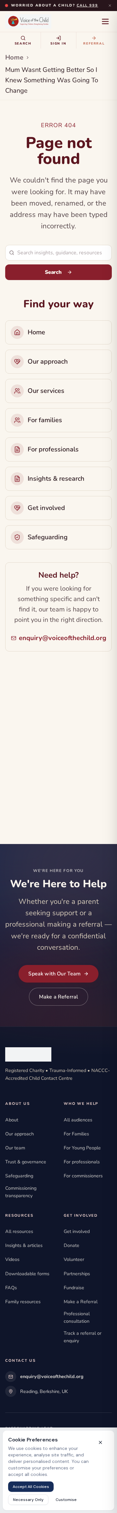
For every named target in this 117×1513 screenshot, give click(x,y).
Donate (71, 1245)
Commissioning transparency (20, 1192)
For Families (76, 1134)
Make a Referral (58, 996)
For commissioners (83, 1175)
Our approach (19, 1134)
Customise (66, 1499)
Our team (15, 1148)
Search (53, 272)
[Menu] (105, 21)
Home (14, 57)
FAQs (11, 1287)
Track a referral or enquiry (82, 1337)
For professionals (82, 1161)
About (11, 1120)
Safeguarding (19, 1175)
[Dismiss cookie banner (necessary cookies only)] (100, 1442)
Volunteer (74, 1259)
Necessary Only (28, 1499)
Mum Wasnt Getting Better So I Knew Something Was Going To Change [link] (51, 80)
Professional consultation (77, 1317)
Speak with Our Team (54, 973)
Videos (12, 1259)
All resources (19, 1231)
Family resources (23, 1301)
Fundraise (74, 1287)
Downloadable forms (27, 1273)
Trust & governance (25, 1161)
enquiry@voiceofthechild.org (62, 638)
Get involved (77, 1231)
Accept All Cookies (31, 1486)
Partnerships (77, 1273)
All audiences (78, 1120)
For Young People (82, 1148)
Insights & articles (24, 1245)
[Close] (110, 5)
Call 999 (87, 5)
